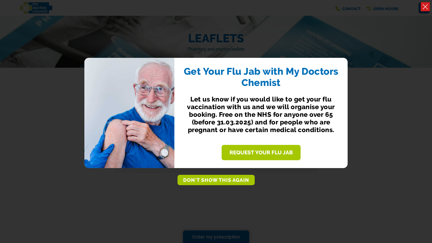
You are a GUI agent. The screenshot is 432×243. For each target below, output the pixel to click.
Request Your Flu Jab (261, 152)
